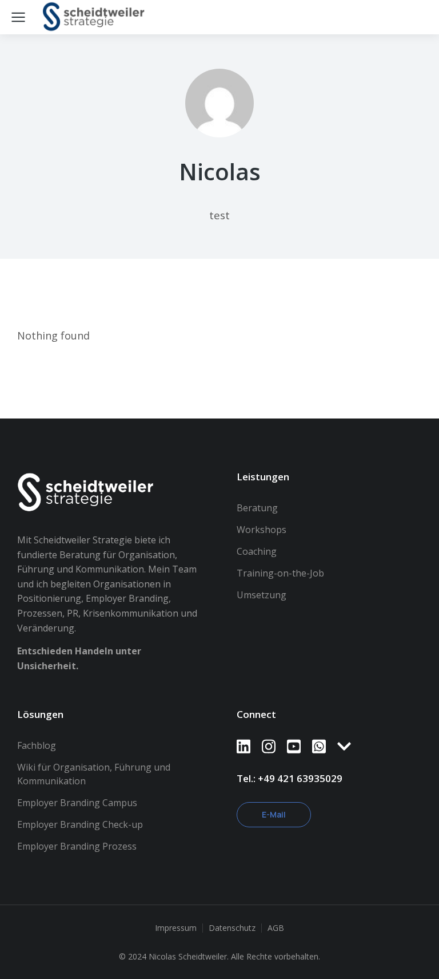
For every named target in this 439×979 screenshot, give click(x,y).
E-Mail (274, 814)
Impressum (176, 927)
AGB (276, 927)
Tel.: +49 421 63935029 (289, 778)
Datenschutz (232, 927)
